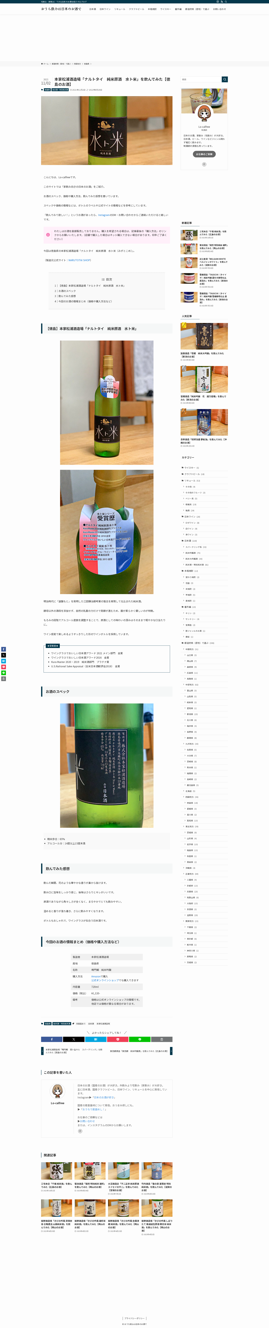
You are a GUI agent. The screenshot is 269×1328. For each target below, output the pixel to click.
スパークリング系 (196, 546)
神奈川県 (193, 950)
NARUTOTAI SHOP (79, 260)
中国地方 (192, 649)
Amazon (96, 976)
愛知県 (192, 708)
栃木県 (192, 944)
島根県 (192, 666)
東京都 (192, 938)
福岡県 (192, 773)
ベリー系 (191, 498)
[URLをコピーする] (161, 1039)
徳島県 (47, 89)
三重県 (192, 879)
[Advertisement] (134, 38)
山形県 (192, 838)
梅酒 (190, 510)
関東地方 (192, 921)
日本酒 (91, 1023)
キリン (190, 612)
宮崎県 (192, 761)
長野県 (192, 731)
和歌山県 (193, 897)
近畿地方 (192, 873)
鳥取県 (192, 678)
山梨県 (192, 696)
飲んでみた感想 (67, 296)
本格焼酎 (191, 570)
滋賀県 (192, 915)
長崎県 (192, 779)
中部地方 (192, 684)
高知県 (192, 820)
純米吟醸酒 (193, 552)
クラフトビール (194, 473)
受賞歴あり (80, 1023)
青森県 (192, 861)
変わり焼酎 (192, 576)
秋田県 (192, 855)
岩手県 (192, 844)
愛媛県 (192, 808)
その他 (190, 486)
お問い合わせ (87, 1121)
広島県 (192, 672)
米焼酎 (190, 588)
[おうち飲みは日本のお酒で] (61, 9)
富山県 (192, 690)
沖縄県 (190, 867)
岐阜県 (192, 702)
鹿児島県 (193, 784)
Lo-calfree (57, 1103)
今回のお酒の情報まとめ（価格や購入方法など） (86, 301)
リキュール (192, 480)
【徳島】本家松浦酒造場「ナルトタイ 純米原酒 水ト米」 (92, 285)
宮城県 (192, 832)
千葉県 (192, 926)
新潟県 (192, 713)
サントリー (192, 618)
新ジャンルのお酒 (195, 630)
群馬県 (192, 956)
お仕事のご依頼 (204, 154)
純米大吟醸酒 (194, 558)
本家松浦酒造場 (103, 1023)
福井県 (192, 725)
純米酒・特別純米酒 (60, 89)
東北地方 (192, 826)
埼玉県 (192, 932)
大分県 (192, 755)
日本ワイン (192, 516)
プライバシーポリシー (134, 1318)
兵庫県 (192, 891)
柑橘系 (191, 504)
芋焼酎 (190, 594)
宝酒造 (190, 624)
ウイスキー (191, 467)
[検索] (226, 1)
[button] (51, 1039)
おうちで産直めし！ (94, 1109)
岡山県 (192, 660)
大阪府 (192, 903)
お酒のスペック (67, 291)
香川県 (192, 814)
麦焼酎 (190, 600)
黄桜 (189, 636)
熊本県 (192, 767)
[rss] (222, 1)
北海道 (190, 790)
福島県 (192, 850)
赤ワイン (191, 534)
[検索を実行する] (225, 79)
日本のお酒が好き (104, 1097)
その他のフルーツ (195, 492)
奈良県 (192, 909)
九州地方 (192, 743)
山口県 (192, 654)
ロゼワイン (192, 522)
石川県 (192, 719)
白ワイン (191, 528)
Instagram (104, 215)
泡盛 (189, 582)
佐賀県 (192, 749)
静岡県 (192, 737)
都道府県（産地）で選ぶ (199, 642)
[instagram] (218, 1)
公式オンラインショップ (105, 980)
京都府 (192, 885)
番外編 (190, 606)
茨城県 (192, 962)
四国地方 (192, 796)
